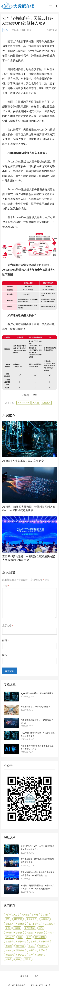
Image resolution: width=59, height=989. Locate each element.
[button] (50, 6)
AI (7, 914)
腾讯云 (21, 954)
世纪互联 (18, 919)
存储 (50, 932)
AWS (36, 914)
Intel (45, 914)
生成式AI (10, 954)
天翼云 (35, 402)
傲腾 (8, 928)
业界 (5, 30)
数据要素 (20, 946)
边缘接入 (46, 402)
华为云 (9, 932)
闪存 (18, 959)
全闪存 (17, 928)
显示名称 (7, 625)
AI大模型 (26, 914)
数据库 (34, 941)
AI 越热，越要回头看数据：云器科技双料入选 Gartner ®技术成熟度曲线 (28, 508)
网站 (4, 655)
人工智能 (49, 923)
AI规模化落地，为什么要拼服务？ (35, 706)
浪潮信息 (20, 950)
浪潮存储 (33, 950)
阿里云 (28, 959)
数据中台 (10, 941)
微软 (29, 937)
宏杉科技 (10, 937)
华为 (41, 928)
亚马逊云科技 (34, 923)
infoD (35, 976)
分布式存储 (30, 928)
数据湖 (9, 946)
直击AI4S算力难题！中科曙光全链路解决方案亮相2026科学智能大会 (28, 558)
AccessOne (23, 402)
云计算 (21, 923)
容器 (20, 937)
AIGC (14, 914)
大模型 (30, 932)
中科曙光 (45, 919)
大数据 (19, 932)
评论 (5, 585)
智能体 (9, 950)
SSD (8, 919)
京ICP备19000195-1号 (40, 985)
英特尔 (40, 954)
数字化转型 (40, 937)
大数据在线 (20, 985)
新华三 (32, 946)
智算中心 (43, 946)
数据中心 (22, 941)
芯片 (31, 954)
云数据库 (10, 923)
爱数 (43, 950)
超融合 (9, 959)
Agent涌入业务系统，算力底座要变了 (24, 461)
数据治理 (45, 941)
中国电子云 (31, 919)
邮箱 (5, 640)
